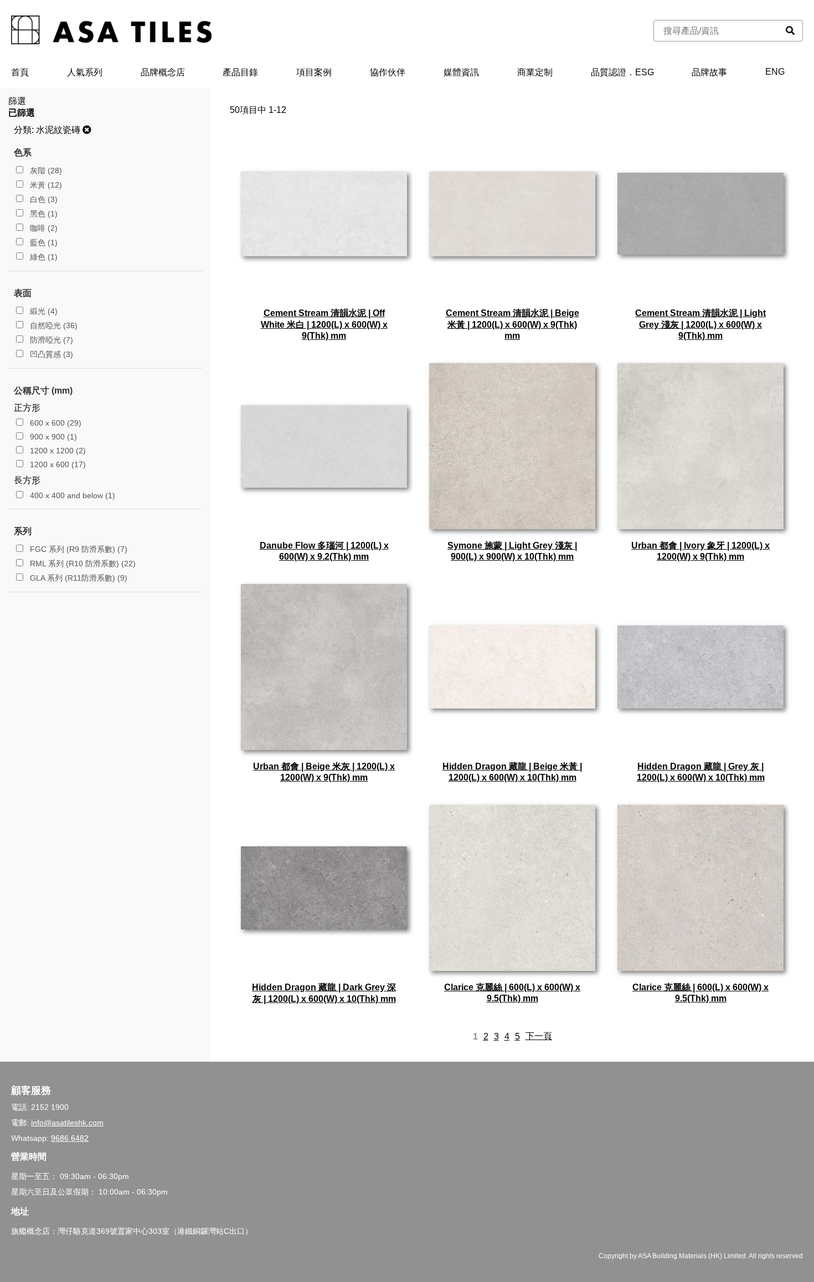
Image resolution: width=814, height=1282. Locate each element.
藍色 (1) (43, 242)
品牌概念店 (163, 72)
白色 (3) (43, 199)
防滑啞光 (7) (50, 339)
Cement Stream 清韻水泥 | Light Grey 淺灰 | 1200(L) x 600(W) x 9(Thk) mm (700, 324)
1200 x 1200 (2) (57, 450)
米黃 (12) (45, 184)
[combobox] (716, 30)
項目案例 (314, 72)
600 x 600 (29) (54, 422)
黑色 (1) (43, 213)
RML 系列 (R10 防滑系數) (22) (82, 563)
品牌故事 (709, 72)
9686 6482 (70, 1138)
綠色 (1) (43, 256)
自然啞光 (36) (53, 325)
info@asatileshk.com (67, 1122)
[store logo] (111, 30)
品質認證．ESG (622, 72)
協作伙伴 (387, 72)
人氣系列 (84, 72)
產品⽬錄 (240, 72)
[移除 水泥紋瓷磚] (87, 130)
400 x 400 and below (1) (71, 495)
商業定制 (535, 72)
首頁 (20, 72)
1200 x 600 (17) (57, 464)
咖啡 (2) (43, 228)
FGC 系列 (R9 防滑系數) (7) (77, 549)
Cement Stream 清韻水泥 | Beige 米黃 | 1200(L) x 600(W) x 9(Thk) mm (512, 324)
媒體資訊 (461, 72)
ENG (775, 71)
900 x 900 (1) (52, 436)
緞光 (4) (43, 311)
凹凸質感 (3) (50, 354)
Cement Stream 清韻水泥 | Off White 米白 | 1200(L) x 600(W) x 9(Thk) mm (324, 324)
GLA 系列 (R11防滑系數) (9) (77, 577)
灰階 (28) (45, 170)
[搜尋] (790, 30)
